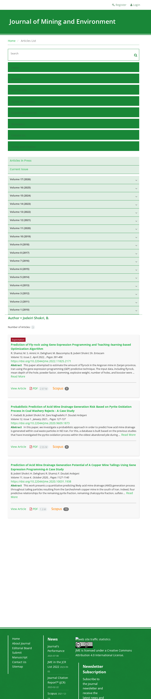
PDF (39, 388)
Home (12, 41)
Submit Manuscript (24, 113)
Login (136, 5)
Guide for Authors (23, 101)
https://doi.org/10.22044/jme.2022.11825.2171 (41, 361)
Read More (18, 376)
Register (120, 5)
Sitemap (17, 666)
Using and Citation (23, 147)
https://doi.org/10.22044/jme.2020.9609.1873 (40, 423)
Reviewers (18, 124)
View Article (18, 388)
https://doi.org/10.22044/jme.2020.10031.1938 (41, 481)
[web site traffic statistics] (93, 639)
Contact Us (18, 135)
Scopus (52, 693)
